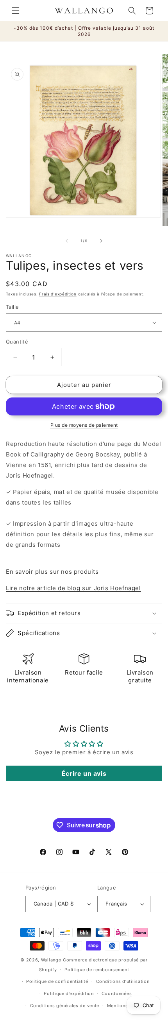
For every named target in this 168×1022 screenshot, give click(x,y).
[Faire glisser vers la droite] (101, 240)
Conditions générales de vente (64, 1005)
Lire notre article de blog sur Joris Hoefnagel (73, 588)
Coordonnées (117, 993)
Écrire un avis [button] (84, 773)
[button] (15, 10)
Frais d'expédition (58, 294)
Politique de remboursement (96, 969)
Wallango (52, 960)
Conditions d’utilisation (123, 981)
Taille (12, 307)
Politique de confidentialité (57, 981)
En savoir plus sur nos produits (52, 571)
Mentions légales (126, 1005)
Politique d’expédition (68, 993)
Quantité (17, 341)
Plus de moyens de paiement (84, 425)
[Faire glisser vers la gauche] (66, 240)
